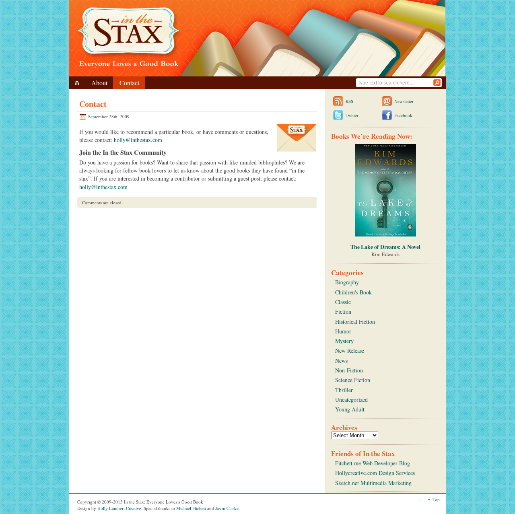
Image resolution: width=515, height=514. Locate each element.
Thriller (344, 390)
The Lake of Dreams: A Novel (385, 247)
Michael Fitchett (191, 508)
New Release (349, 350)
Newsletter (404, 101)
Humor (343, 331)
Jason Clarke (227, 508)
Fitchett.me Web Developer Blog (372, 463)
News (341, 360)
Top (436, 499)
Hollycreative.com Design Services (375, 473)
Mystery (344, 341)
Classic (343, 302)
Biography (347, 282)
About (99, 82)
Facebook (403, 115)
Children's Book (353, 292)
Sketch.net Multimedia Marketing (373, 483)
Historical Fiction (355, 321)
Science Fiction (352, 380)
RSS (349, 101)
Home (78, 82)
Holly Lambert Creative (119, 508)
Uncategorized (351, 399)
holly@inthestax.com (138, 140)
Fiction (343, 311)
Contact (129, 82)
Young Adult (350, 409)
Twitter (352, 115)
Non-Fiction (349, 370)
